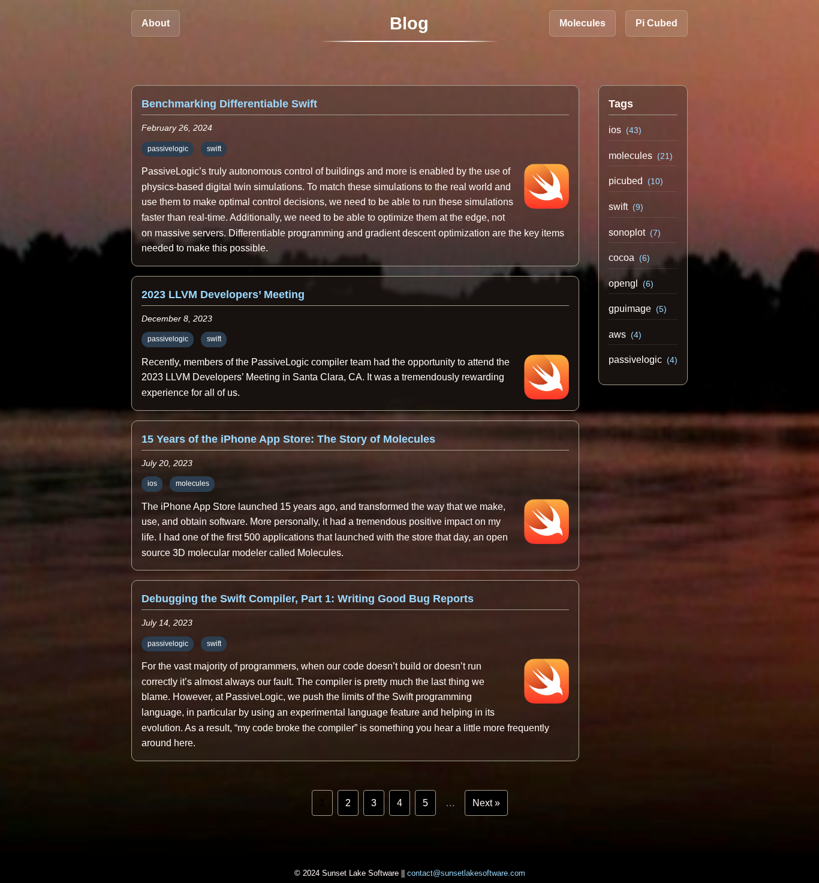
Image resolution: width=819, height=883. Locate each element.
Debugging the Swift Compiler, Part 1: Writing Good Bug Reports (307, 599)
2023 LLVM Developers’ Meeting (223, 295)
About (155, 23)
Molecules (582, 23)
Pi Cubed (657, 23)
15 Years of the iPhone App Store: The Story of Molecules (288, 439)
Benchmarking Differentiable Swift (229, 104)
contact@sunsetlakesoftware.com (466, 873)
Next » (486, 803)
